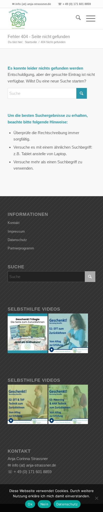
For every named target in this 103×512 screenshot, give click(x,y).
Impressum (16, 231)
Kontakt (14, 223)
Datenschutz (17, 240)
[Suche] (76, 18)
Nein (44, 504)
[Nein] (96, 498)
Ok (30, 504)
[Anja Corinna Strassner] (43, 18)
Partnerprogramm (21, 248)
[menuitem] (76, 18)
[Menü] (88, 18)
